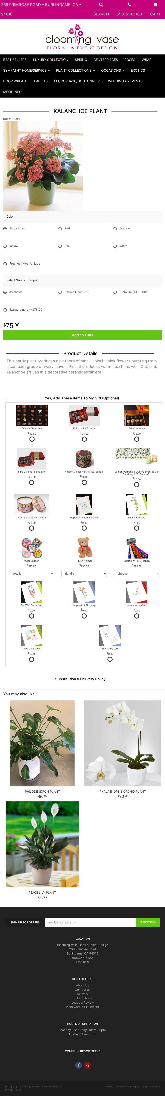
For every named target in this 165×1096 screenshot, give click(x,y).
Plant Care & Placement (82, 1007)
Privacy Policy (13, 1089)
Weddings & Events (125, 81)
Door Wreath (15, 81)
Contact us (82, 989)
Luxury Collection (50, 60)
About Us (82, 985)
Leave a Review (83, 1002)
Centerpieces (105, 60)
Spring (81, 60)
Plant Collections (74, 70)
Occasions (111, 70)
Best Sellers (15, 60)
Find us (81, 962)
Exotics (138, 70)
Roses (129, 60)
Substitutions (82, 998)
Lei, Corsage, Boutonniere (78, 81)
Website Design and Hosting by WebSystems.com (132, 1086)
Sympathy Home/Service (24, 70)
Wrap (146, 60)
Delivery (82, 994)
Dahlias (41, 81)
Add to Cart (82, 335)
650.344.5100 (129, 14)
